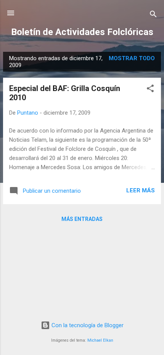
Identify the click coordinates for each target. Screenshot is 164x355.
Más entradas (82, 219)
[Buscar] (153, 15)
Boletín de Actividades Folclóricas (82, 32)
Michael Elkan (100, 340)
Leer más (140, 190)
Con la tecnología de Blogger (87, 325)
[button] (150, 90)
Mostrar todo (132, 58)
